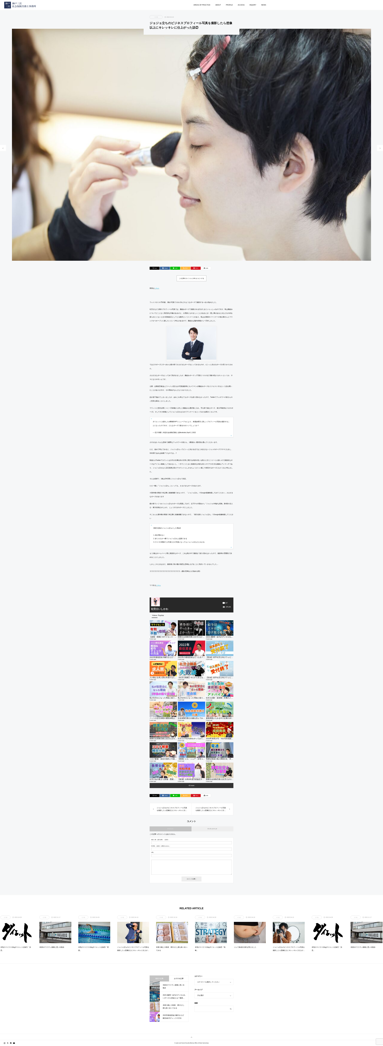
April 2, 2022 (191, 432)
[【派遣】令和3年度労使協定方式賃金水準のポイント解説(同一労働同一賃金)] (191, 770)
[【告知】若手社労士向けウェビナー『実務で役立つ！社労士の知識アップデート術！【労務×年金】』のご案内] (219, 648)
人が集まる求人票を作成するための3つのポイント (170, 677)
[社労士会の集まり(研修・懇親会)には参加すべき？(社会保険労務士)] (163, 770)
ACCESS (241, 5)
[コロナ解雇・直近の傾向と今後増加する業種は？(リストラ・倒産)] (163, 750)
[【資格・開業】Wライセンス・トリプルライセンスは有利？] (163, 628)
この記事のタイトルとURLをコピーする (191, 278)
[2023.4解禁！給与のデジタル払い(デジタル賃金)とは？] (219, 628)
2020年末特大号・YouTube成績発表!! (221, 738)
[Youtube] (14, 1043)
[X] (7, 1043)
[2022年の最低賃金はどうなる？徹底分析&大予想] (191, 648)
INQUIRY (253, 5)
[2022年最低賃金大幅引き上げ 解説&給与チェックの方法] (163, 648)
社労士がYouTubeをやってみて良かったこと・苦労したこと (202, 738)
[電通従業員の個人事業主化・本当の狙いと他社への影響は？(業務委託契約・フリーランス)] (219, 750)
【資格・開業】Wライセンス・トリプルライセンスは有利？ (174, 637)
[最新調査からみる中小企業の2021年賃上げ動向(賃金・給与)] (219, 709)
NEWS (263, 5)
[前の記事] (3, 148)
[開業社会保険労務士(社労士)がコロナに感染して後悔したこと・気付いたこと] (191, 628)
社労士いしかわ (159, 609)
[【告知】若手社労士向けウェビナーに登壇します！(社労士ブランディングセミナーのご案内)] (219, 668)
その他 (156, 17)
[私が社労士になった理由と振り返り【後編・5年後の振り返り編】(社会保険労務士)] (163, 689)
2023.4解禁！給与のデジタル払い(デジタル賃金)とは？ (228, 637)
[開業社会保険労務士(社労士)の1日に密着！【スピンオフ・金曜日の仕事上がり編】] (163, 729)
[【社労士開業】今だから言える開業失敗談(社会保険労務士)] (191, 668)
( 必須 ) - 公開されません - (160, 846)
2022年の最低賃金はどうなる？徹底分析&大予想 (197, 657)
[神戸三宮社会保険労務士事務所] (24, 5)
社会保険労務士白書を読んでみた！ (192, 718)
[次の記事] (380, 148)
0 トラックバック (212, 828)
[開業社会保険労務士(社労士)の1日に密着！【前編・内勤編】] (219, 770)
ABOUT (218, 5)
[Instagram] (4, 1043)
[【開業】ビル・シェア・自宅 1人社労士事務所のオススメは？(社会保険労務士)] (191, 750)
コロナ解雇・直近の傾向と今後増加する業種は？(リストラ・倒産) (176, 759)
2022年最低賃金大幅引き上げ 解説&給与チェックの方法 (172, 657)
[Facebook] (11, 1043)
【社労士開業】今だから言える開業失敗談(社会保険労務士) (202, 677)
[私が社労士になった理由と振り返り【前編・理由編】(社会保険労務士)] (191, 689)
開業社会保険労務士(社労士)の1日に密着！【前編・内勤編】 (230, 779)
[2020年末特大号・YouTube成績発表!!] (219, 729)
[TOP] (191, 1037)
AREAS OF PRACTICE (201, 5)
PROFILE (229, 5)
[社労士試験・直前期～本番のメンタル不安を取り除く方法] (219, 689)
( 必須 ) (159, 839)
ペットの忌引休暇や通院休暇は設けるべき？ (168, 718)
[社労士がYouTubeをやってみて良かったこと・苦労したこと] (191, 729)
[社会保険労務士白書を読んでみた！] (191, 709)
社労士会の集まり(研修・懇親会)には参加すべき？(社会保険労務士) (177, 779)
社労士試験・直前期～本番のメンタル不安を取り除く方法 (229, 698)
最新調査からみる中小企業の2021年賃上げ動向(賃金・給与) (230, 718)
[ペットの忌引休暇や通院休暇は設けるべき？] (163, 709)
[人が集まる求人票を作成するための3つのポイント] (163, 668)
